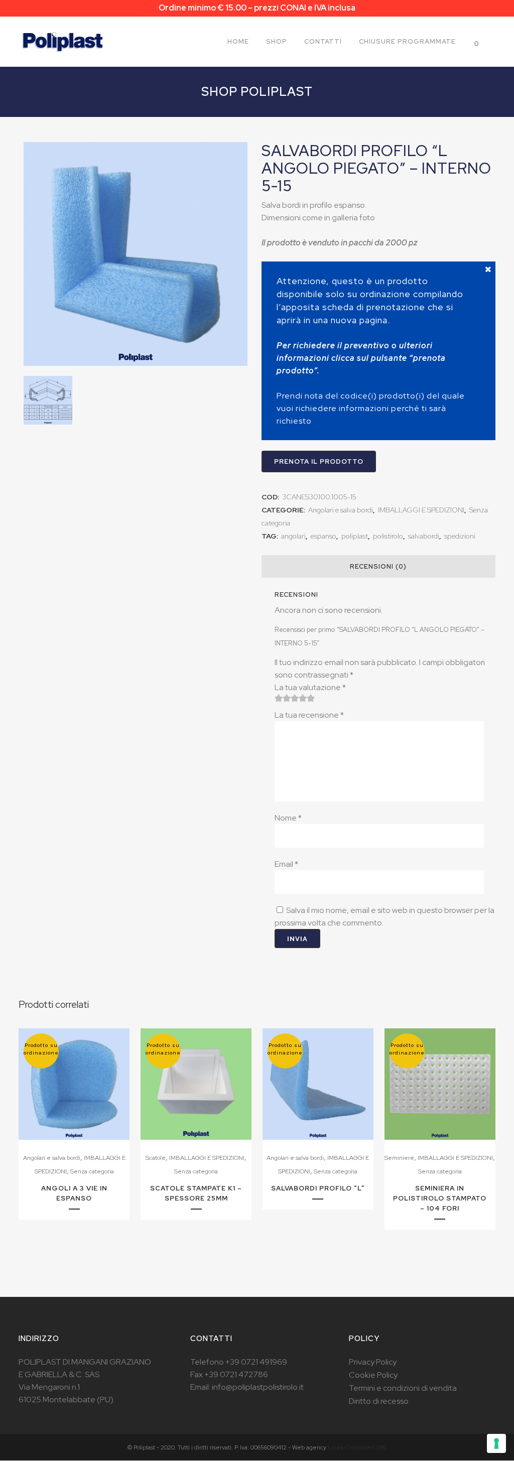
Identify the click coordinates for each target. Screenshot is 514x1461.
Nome (288, 818)
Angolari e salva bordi (340, 509)
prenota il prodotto (318, 461)
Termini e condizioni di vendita (403, 1388)
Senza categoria (92, 1171)
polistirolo (388, 536)
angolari (293, 536)
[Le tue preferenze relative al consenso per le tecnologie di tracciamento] (496, 1443)
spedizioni (459, 536)
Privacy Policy (373, 1362)
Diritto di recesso (379, 1401)
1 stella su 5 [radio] (279, 698)
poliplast (354, 536)
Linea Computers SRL (357, 1447)
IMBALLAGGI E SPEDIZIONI (421, 509)
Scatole (156, 1158)
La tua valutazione (310, 687)
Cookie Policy (373, 1375)
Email (286, 864)
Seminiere (399, 1158)
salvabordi (423, 536)
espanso (323, 536)
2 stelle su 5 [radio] (283, 698)
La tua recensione (309, 715)
